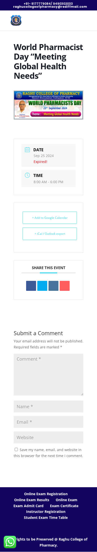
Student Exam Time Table (46, 517)
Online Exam (66, 499)
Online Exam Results (31, 499)
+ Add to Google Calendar (50, 218)
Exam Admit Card (28, 505)
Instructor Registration (45, 511)
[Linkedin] (53, 286)
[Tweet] (42, 286)
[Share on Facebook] (31, 286)
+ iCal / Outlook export (50, 234)
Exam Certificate (64, 505)
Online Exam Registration (46, 493)
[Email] (65, 286)
